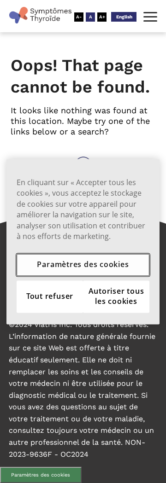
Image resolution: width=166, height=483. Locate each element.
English (124, 16)
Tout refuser (49, 296)
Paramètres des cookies (40, 475)
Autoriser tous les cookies (116, 296)
